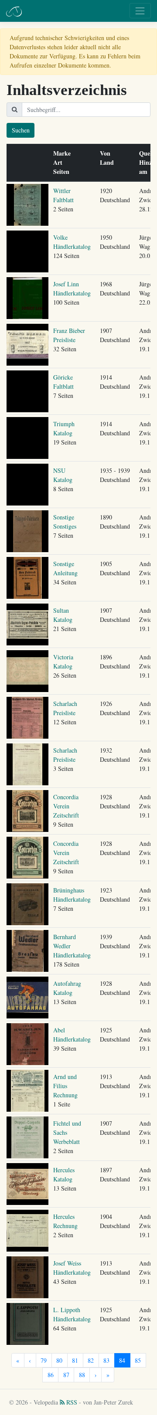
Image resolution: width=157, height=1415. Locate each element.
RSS (71, 1402)
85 (138, 1360)
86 (51, 1375)
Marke (64, 153)
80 (59, 1360)
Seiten (63, 171)
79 (44, 1360)
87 (66, 1375)
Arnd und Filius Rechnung (65, 1085)
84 (122, 1360)
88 (82, 1375)
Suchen (21, 130)
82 (91, 1360)
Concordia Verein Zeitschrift (66, 806)
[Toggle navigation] (140, 10)
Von (107, 153)
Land (109, 162)
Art (59, 162)
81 (75, 1360)
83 (106, 1360)
